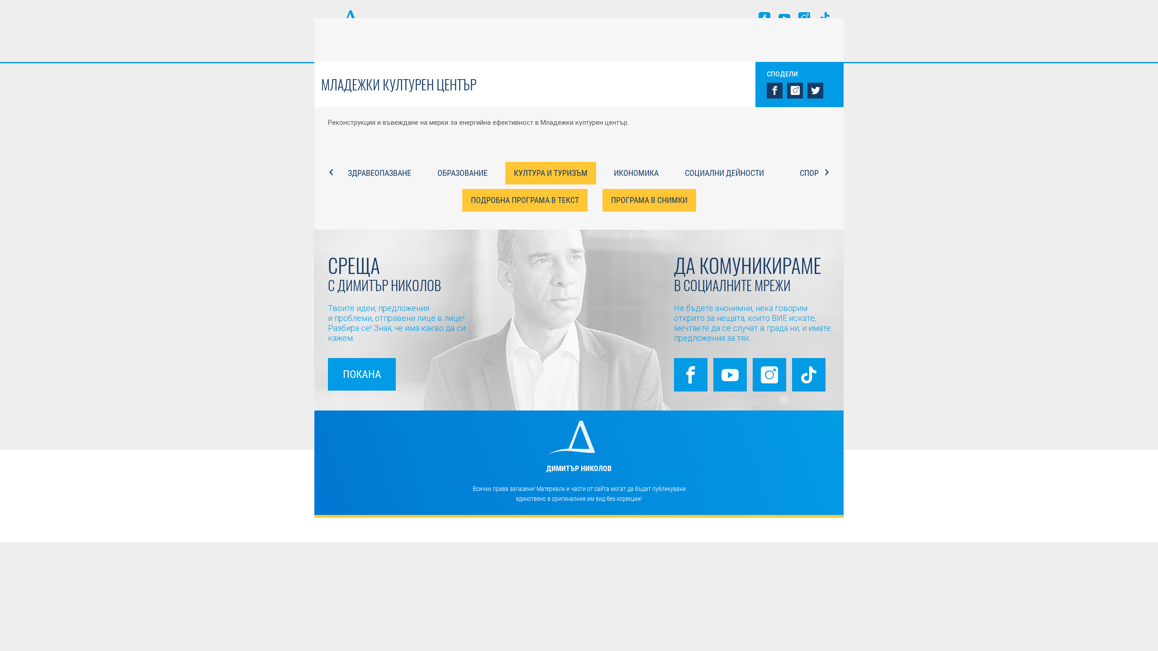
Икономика (636, 173)
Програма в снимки (649, 200)
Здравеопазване (379, 173)
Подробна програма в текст (525, 200)
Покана (362, 374)
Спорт (811, 173)
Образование (462, 173)
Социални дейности (724, 173)
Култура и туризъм (551, 173)
